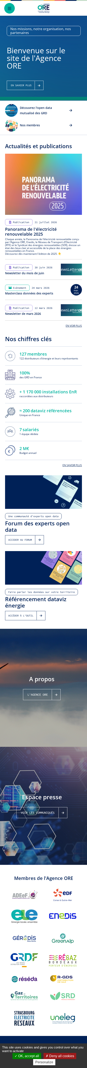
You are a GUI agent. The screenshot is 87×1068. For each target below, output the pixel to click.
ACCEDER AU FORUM (20, 539)
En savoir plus (72, 465)
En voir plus (74, 325)
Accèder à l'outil (20, 615)
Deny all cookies (61, 1056)
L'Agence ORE (37, 695)
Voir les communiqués (37, 813)
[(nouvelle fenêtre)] (24, 895)
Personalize (44, 1062)
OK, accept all (28, 1056)
